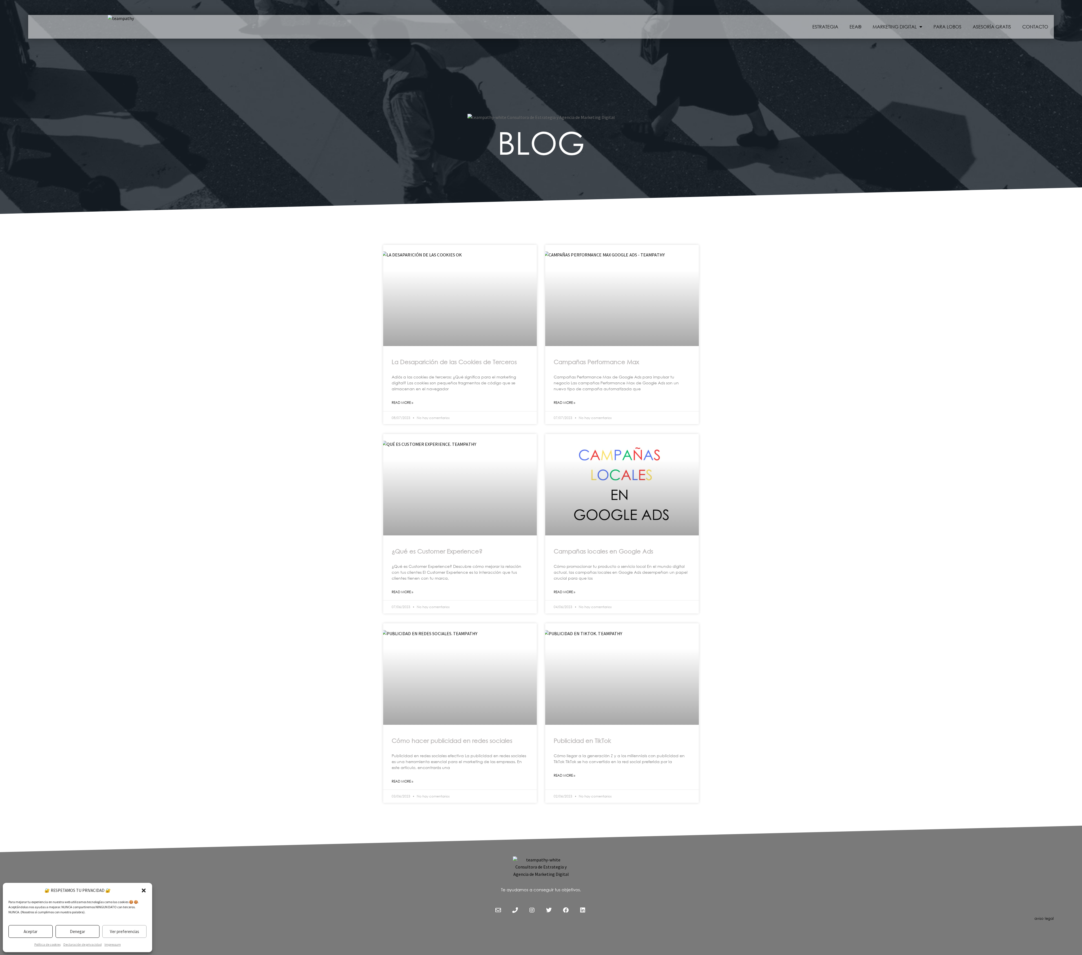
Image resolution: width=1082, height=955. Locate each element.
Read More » (402, 402)
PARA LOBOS (947, 27)
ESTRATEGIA (825, 27)
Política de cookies (47, 944)
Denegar (77, 931)
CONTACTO (1035, 27)
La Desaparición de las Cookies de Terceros (454, 361)
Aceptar (30, 931)
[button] (144, 890)
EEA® (855, 27)
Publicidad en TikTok (582, 740)
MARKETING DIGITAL (895, 27)
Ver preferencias (124, 931)
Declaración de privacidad (82, 944)
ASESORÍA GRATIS (992, 27)
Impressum (113, 944)
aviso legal (1044, 918)
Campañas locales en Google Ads (603, 551)
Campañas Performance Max (596, 361)
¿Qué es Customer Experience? (437, 551)
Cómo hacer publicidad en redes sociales (452, 740)
